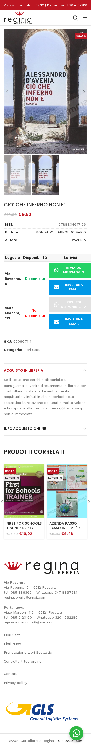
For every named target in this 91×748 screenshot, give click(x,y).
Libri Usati (32, 349)
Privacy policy (15, 683)
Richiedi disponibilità (73, 304)
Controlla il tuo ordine (22, 661)
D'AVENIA (78, 240)
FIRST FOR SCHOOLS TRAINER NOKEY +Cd (24, 528)
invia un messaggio (73, 270)
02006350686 (70, 741)
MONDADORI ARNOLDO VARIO (60, 232)
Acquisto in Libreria (23, 370)
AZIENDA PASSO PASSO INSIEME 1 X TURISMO (65, 528)
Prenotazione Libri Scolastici (28, 652)
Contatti (10, 674)
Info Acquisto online (25, 428)
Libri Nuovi (13, 644)
